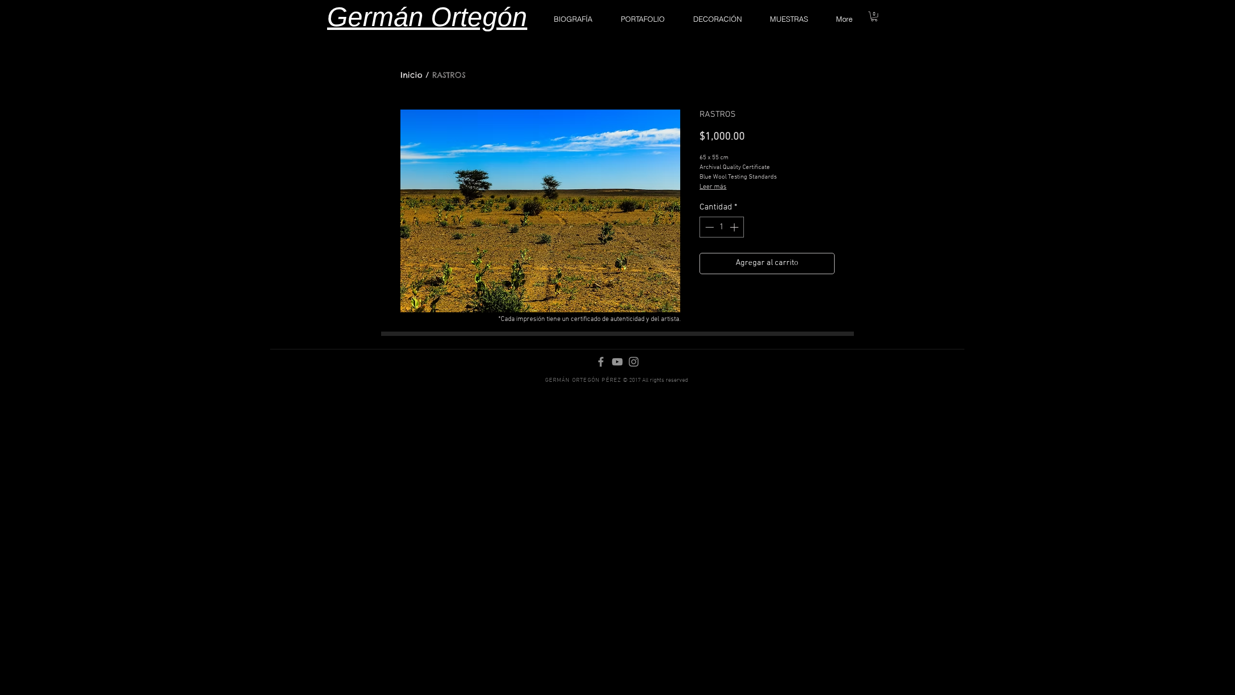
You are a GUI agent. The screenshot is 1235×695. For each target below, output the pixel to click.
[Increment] (734, 227)
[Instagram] (633, 361)
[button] (874, 16)
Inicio (411, 75)
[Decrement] (708, 227)
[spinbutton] (721, 227)
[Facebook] (600, 361)
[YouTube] (617, 361)
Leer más (713, 187)
